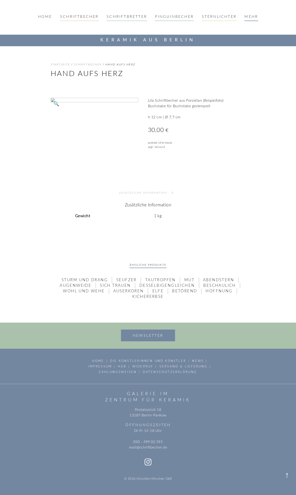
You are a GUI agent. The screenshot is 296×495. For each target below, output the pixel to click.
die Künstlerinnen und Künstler (148, 361)
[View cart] (287, 40)
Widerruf (143, 366)
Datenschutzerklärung (170, 372)
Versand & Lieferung (183, 366)
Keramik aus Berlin (148, 40)
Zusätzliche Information (143, 192)
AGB (122, 366)
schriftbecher (88, 64)
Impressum (100, 366)
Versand (159, 147)
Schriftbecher (79, 16)
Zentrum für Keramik (148, 400)
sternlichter (219, 16)
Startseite (60, 64)
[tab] (148, 193)
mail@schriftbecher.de (148, 447)
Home (45, 16)
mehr (251, 16)
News (198, 361)
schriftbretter (127, 16)
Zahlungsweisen (118, 372)
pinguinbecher (174, 16)
